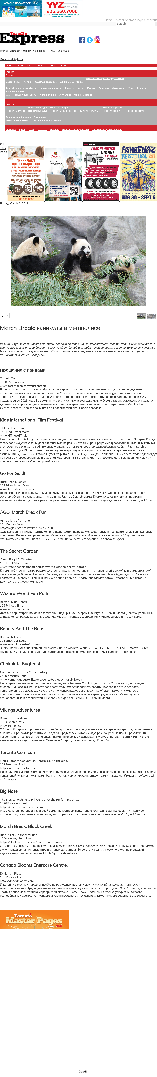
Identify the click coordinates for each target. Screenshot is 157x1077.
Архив (22, 129)
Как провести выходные (47, 120)
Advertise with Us (25, 65)
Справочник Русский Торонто (107, 129)
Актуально (65, 94)
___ (8, 94)
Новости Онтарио (15, 110)
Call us (9, 65)
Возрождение (13, 81)
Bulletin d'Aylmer (11, 59)
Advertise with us (12, 1054)
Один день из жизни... (71, 81)
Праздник (104, 88)
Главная (10, 71)
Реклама (54, 129)
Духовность (118, 88)
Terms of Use (3, 1075)
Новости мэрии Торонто (63, 110)
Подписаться (9, 1014)
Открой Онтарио (83, 94)
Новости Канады (37, 107)
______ (90, 81)
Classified (11, 129)
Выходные (40, 116)
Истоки (27, 81)
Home (109, 20)
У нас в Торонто (137, 88)
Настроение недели (16, 91)
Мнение (91, 88)
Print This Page (3, 148)
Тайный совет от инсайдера (21, 88)
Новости (10, 104)
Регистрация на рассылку (75, 129)
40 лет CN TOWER (90, 110)
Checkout (150, 20)
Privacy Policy (13, 1075)
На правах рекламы (50, 88)
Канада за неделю (74, 88)
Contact (118, 20)
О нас (31, 129)
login (140, 20)
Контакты (42, 129)
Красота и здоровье (46, 81)
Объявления (8, 1025)
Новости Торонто (112, 107)
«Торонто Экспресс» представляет (105, 78)
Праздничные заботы (24, 94)
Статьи (9, 75)
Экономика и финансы (18, 116)
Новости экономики (17, 120)
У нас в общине (48, 94)
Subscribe (43, 65)
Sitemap (130, 20)
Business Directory (61, 65)
